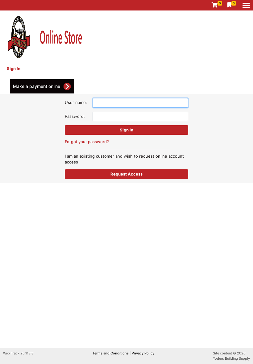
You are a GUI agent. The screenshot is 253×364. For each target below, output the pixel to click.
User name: (76, 102)
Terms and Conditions (111, 353)
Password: (75, 116)
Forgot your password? (87, 141)
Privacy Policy (143, 353)
